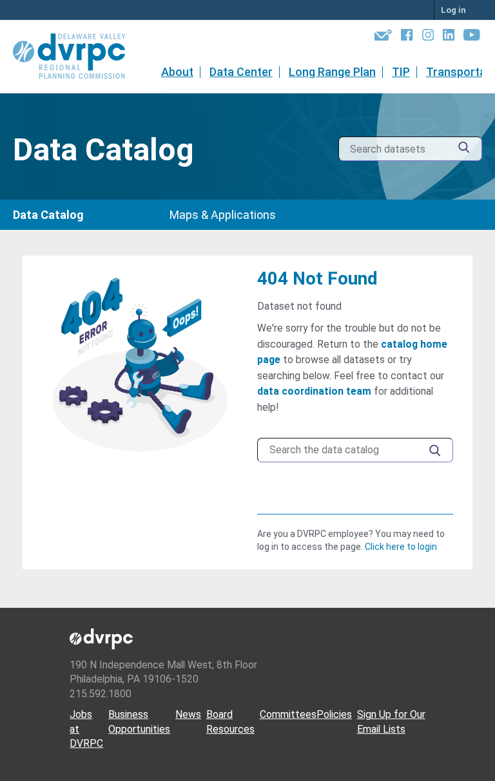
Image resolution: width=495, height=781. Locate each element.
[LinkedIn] (448, 37)
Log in (453, 10)
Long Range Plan (332, 72)
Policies (334, 714)
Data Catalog (48, 214)
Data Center (241, 72)
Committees (288, 714)
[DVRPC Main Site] (78, 56)
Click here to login (401, 546)
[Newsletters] (383, 37)
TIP (401, 72)
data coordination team (314, 391)
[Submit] (464, 149)
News (188, 714)
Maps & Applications (223, 214)
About (177, 72)
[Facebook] (406, 37)
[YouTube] (471, 37)
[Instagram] (428, 37)
